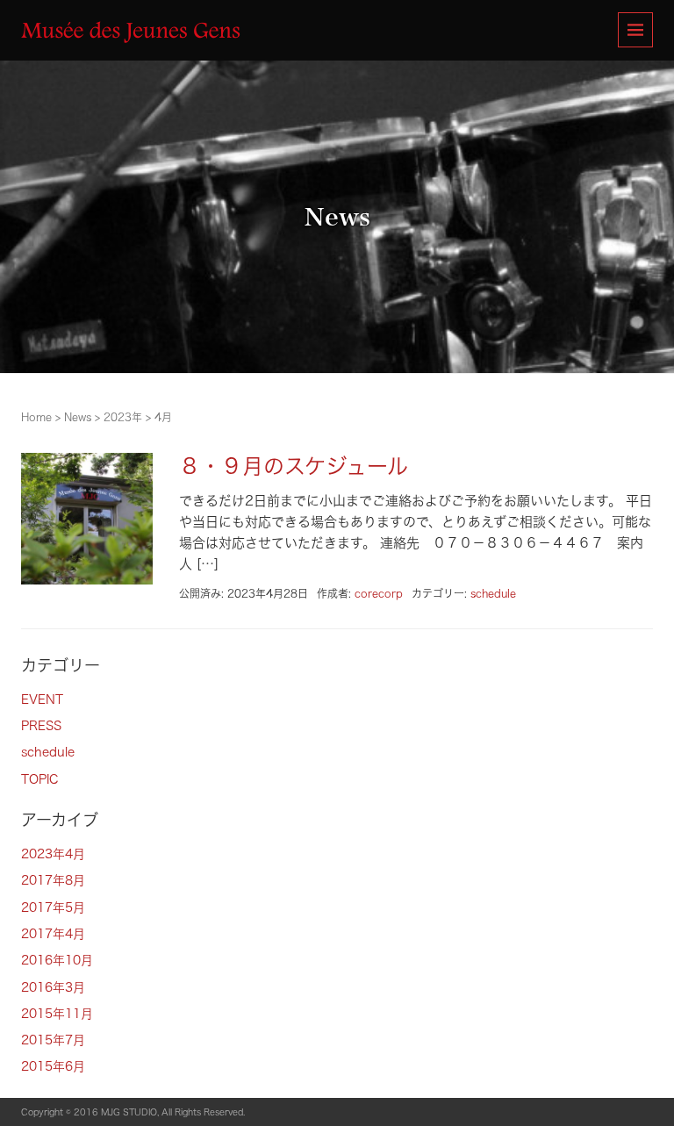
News (77, 417)
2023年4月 (53, 854)
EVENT (42, 699)
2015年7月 (53, 1040)
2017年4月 (53, 934)
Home (36, 417)
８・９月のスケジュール (293, 466)
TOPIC (40, 779)
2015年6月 (53, 1066)
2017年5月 (53, 907)
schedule (493, 593)
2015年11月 (57, 1014)
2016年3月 (53, 987)
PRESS (41, 726)
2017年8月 (53, 880)
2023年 (123, 417)
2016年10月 (57, 960)
